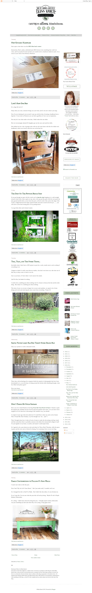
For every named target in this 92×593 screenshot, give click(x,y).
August (68, 376)
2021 (66, 354)
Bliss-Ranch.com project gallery (34, 35)
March (68, 410)
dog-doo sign (40, 197)
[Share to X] (33, 97)
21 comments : (22, 472)
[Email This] (30, 97)
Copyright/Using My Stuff (21, 35)
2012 (66, 424)
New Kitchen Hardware (21, 43)
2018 (66, 360)
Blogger (53, 589)
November (68, 369)
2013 (66, 421)
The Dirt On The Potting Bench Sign (26, 193)
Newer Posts (14, 555)
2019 (66, 358)
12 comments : (22, 252)
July (67, 378)
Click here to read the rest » (17, 89)
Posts (66, 430)
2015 (66, 417)
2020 (66, 356)
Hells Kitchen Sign (75, 299)
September (68, 373)
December (68, 367)
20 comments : (22, 334)
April (67, 407)
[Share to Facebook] (35, 97)
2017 (66, 362)
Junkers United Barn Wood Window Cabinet (74, 338)
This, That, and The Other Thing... (25, 261)
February (68, 412)
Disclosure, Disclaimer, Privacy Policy (58, 35)
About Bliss (73, 35)
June (67, 380)
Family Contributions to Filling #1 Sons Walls (30, 481)
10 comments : (22, 97)
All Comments (68, 433)
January (68, 414)
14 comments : (22, 549)
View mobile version (35, 557)
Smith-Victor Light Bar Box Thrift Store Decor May (33, 343)
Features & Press (45, 35)
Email (68, 35)
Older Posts (57, 555)
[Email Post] (28, 97)
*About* (66, 115)
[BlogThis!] (32, 97)
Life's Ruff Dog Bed (19, 103)
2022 (66, 351)
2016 (66, 365)
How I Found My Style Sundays (24, 404)
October (68, 371)
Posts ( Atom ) (20, 561)
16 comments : (22, 184)
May (67, 382)
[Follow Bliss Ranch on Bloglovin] (17, 93)
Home (35, 555)
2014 (66, 419)
